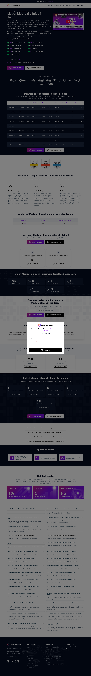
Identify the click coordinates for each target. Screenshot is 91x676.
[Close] (62, 323)
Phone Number (33, 342)
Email (30, 335)
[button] (30, 345)
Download (47, 350)
